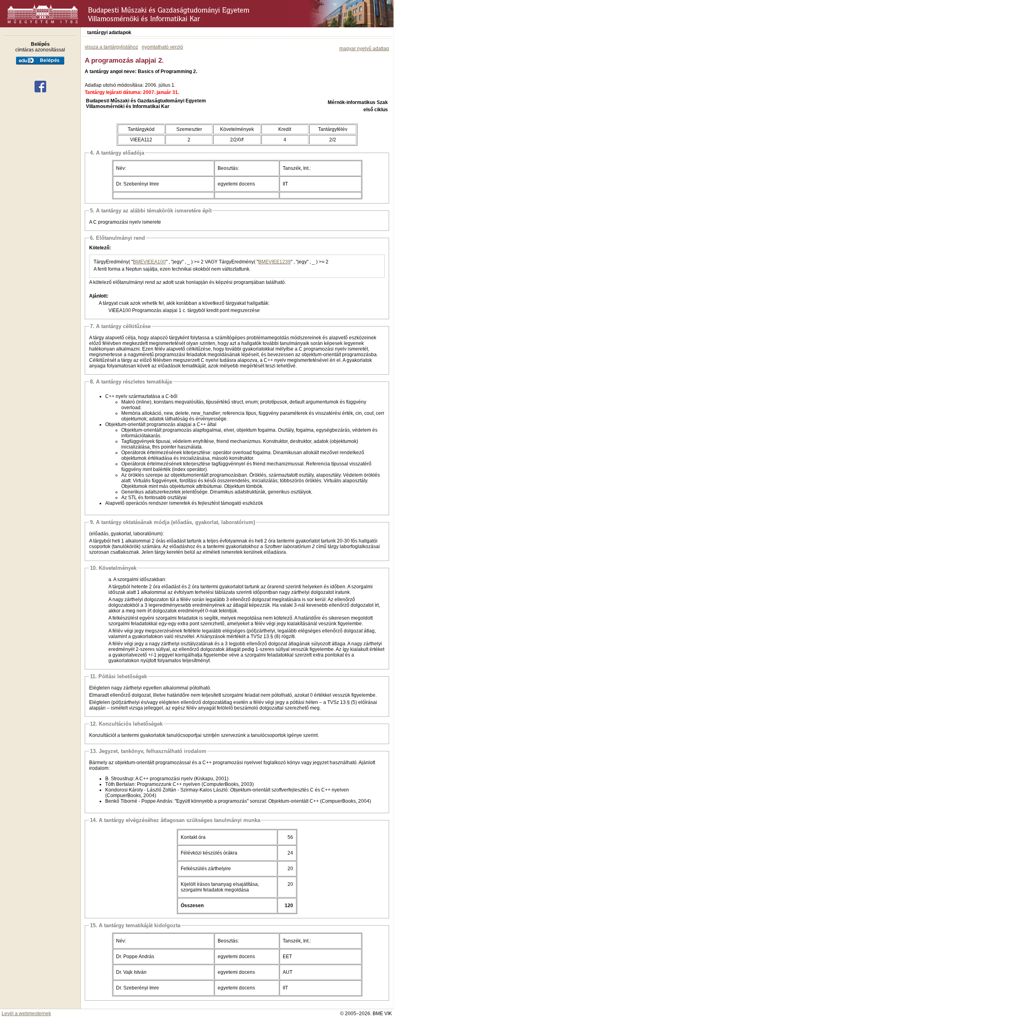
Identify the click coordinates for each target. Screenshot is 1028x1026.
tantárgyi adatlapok (109, 32)
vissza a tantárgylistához (111, 47)
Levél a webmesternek (26, 1013)
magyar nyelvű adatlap (364, 48)
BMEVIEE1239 (274, 262)
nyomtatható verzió (162, 47)
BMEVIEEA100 (149, 262)
